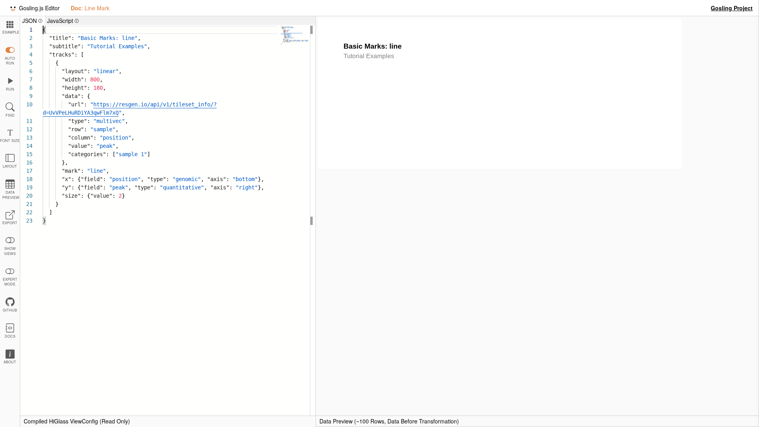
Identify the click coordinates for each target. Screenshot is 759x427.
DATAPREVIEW (10, 195)
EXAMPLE (10, 32)
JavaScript (64, 21)
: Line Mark (90, 8)
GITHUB (10, 310)
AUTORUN (10, 61)
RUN (10, 89)
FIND (10, 115)
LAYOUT (10, 166)
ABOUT (10, 362)
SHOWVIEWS (10, 251)
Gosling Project (732, 8)
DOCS (10, 336)
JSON (33, 21)
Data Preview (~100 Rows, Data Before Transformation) (389, 421)
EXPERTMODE (10, 282)
